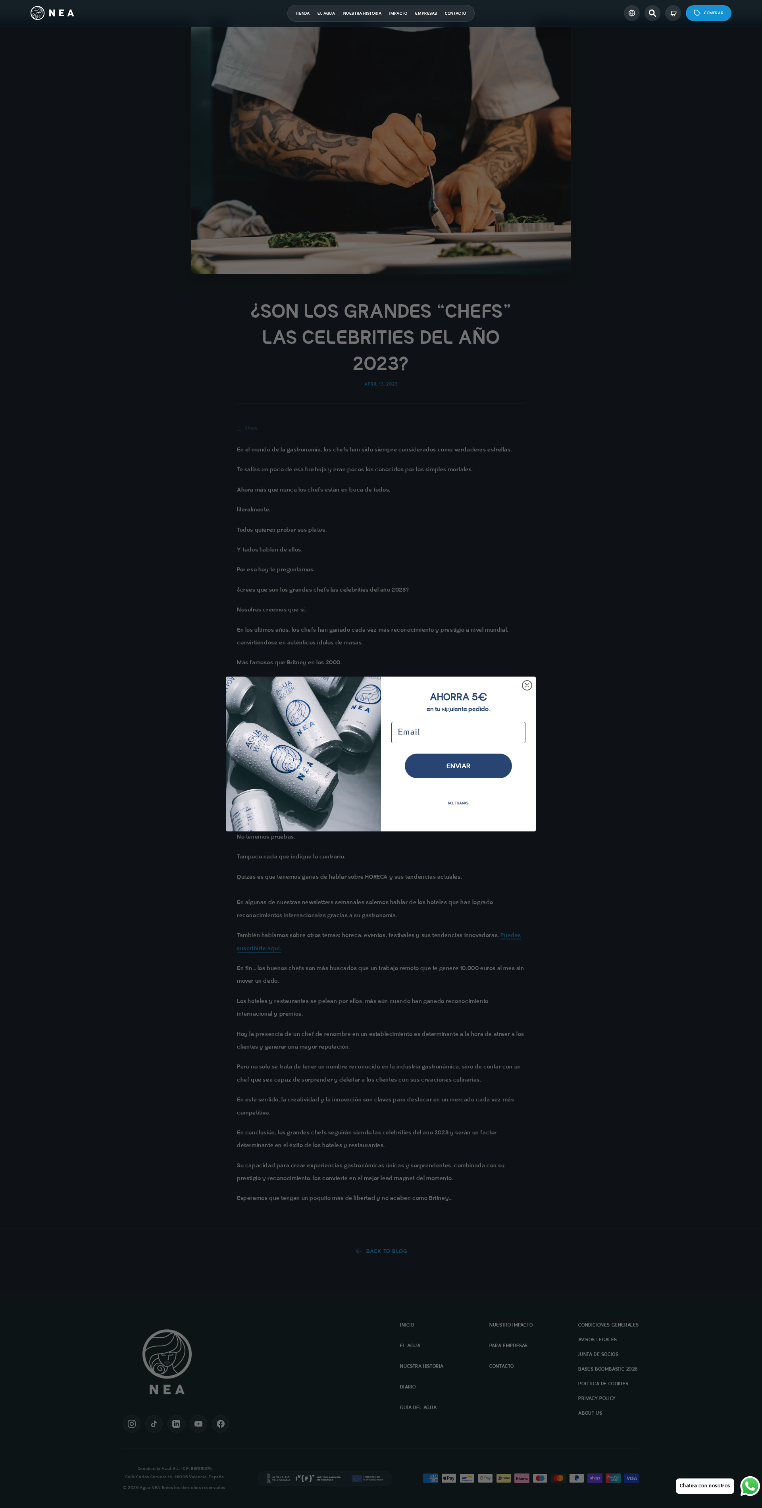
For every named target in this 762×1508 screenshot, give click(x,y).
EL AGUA (326, 13)
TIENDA (303, 13)
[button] (652, 13)
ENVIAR (458, 766)
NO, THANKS (458, 803)
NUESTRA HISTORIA (362, 13)
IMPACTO (398, 13)
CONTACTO (455, 13)
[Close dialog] (527, 685)
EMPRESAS (426, 13)
